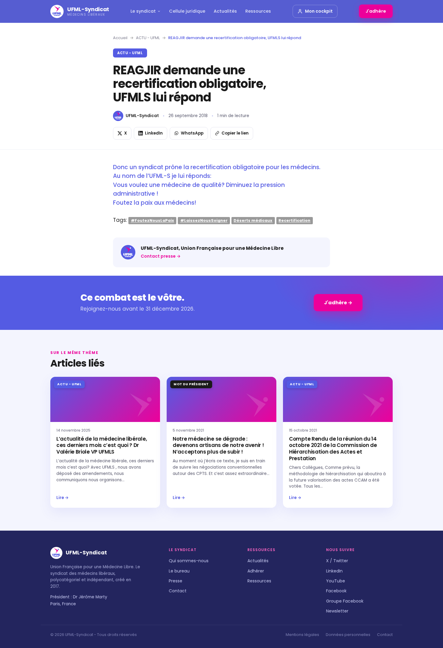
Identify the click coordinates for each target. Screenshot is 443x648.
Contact (178, 591)
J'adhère (376, 11)
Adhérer (255, 571)
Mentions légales (302, 634)
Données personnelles (348, 634)
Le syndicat (143, 11)
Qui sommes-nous (189, 561)
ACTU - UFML (148, 38)
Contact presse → (161, 256)
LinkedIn (334, 571)
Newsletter (337, 611)
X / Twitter (337, 561)
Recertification (294, 220)
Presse (175, 581)
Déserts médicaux (253, 220)
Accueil (120, 38)
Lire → (62, 498)
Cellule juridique (187, 11)
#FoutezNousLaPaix (152, 220)
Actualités (225, 11)
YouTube (335, 581)
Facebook (336, 591)
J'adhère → (338, 302)
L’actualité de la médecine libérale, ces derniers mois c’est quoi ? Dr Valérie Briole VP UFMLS (101, 445)
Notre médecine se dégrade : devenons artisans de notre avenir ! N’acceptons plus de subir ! (218, 445)
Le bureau (179, 571)
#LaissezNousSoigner (204, 220)
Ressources (258, 11)
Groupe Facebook (344, 601)
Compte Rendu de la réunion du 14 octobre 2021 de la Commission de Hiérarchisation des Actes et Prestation (333, 448)
